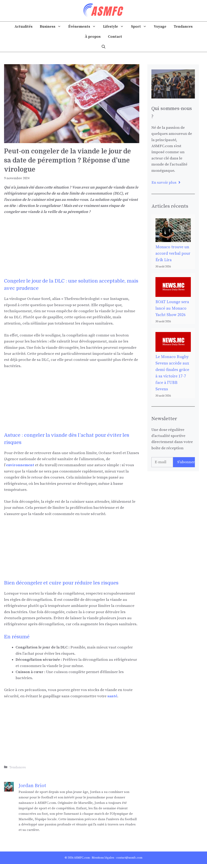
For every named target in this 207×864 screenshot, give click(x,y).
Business (47, 26)
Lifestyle (110, 26)
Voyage (160, 26)
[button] (103, 47)
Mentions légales (103, 858)
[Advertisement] (71, 249)
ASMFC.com (82, 858)
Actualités (24, 26)
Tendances (183, 26)
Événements (79, 26)
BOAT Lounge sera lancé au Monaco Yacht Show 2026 (172, 308)
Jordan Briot (32, 786)
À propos (93, 36)
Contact (115, 36)
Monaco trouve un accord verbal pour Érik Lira (172, 254)
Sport (136, 26)
